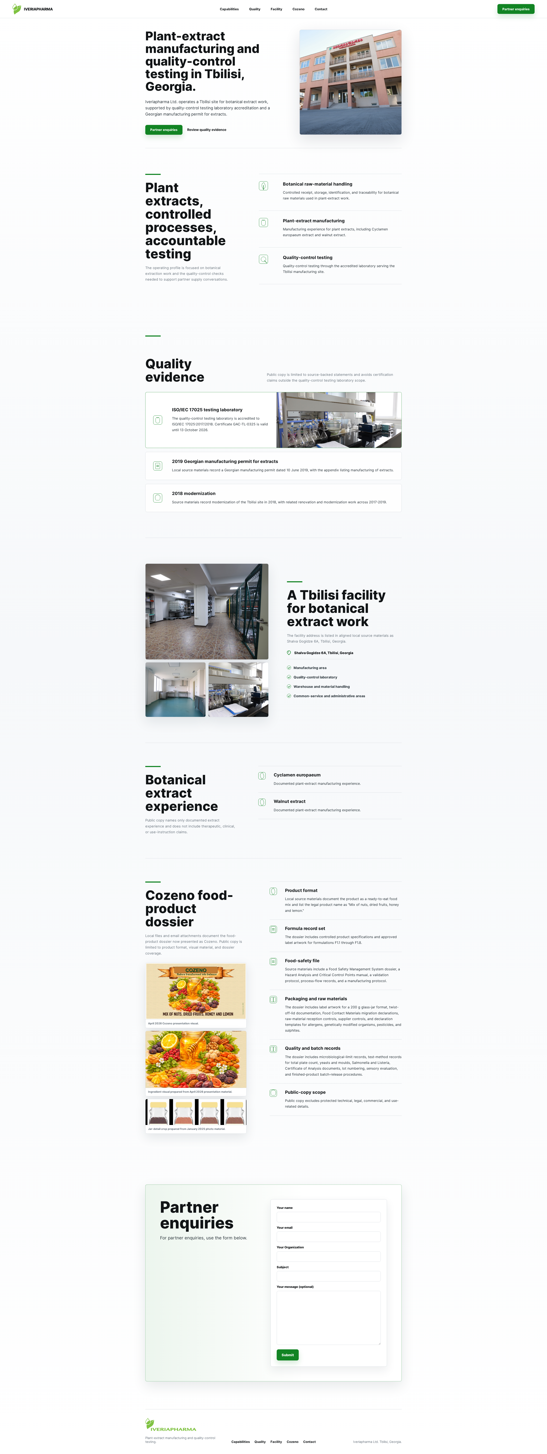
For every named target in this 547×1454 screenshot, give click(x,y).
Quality (254, 9)
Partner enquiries (516, 9)
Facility (276, 9)
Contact (321, 9)
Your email (285, 1227)
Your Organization (290, 1247)
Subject (283, 1267)
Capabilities (229, 9)
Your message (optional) (295, 1287)
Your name (285, 1207)
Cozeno (298, 9)
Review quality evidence (206, 130)
